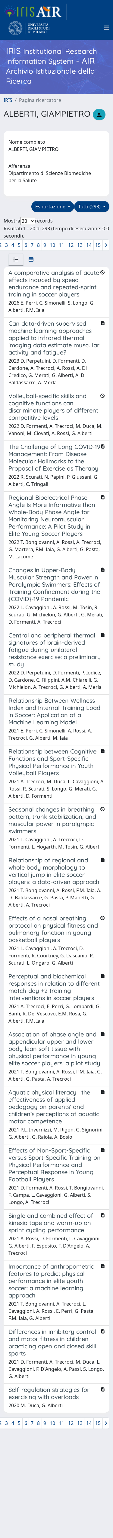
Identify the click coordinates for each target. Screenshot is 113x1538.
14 (89, 245)
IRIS (8, 100)
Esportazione (51, 206)
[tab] (16, 259)
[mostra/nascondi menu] (106, 28)
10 (52, 245)
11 (61, 245)
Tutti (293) (90, 206)
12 (71, 245)
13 (80, 245)
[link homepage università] (29, 28)
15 (98, 245)
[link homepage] (35, 12)
